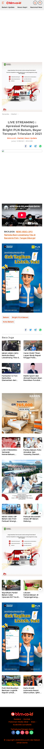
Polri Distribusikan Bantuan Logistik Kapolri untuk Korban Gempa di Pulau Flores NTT (10, 690)
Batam (6, 317)
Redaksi (17, 719)
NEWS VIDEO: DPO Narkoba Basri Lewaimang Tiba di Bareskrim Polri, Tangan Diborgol (10, 355)
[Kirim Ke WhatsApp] (40, 146)
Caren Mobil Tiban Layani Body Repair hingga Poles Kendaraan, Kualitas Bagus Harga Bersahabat (32, 355)
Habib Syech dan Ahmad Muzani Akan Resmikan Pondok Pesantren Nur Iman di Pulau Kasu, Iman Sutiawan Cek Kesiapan (32, 378)
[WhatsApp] (31, 733)
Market (20, 138)
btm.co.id (11, 138)
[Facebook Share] (26, 146)
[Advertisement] (22, 35)
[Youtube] (27, 733)
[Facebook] (13, 733)
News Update (31, 138)
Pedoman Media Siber (18, 722)
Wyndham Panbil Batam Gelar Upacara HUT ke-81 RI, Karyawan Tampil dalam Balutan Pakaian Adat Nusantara (11, 595)
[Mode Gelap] (35, 3)
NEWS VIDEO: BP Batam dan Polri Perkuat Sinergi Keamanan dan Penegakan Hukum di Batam (10, 519)
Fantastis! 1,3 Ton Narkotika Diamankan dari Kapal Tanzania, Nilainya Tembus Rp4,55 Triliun (9, 378)
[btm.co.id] (13, 2)
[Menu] (3, 3)
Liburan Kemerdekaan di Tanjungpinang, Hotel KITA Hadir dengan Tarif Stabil (32, 595)
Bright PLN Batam (20, 317)
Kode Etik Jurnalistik (22, 725)
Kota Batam (8, 322)
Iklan (33, 722)
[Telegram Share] (35, 146)
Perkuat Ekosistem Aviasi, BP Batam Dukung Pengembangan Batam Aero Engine (32, 519)
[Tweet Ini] (30, 146)
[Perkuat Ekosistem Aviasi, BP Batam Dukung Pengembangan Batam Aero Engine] (32, 509)
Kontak (27, 719)
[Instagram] (22, 733)
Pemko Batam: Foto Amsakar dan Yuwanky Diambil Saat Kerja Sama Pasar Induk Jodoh (32, 452)
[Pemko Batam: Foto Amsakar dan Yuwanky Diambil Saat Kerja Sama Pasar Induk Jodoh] (32, 442)
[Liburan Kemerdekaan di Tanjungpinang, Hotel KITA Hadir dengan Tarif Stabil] (32, 585)
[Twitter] (18, 733)
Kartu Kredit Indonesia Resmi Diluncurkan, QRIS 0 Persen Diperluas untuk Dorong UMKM (32, 690)
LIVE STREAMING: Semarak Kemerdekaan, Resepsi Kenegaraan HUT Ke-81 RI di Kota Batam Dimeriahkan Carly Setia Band (11, 452)
